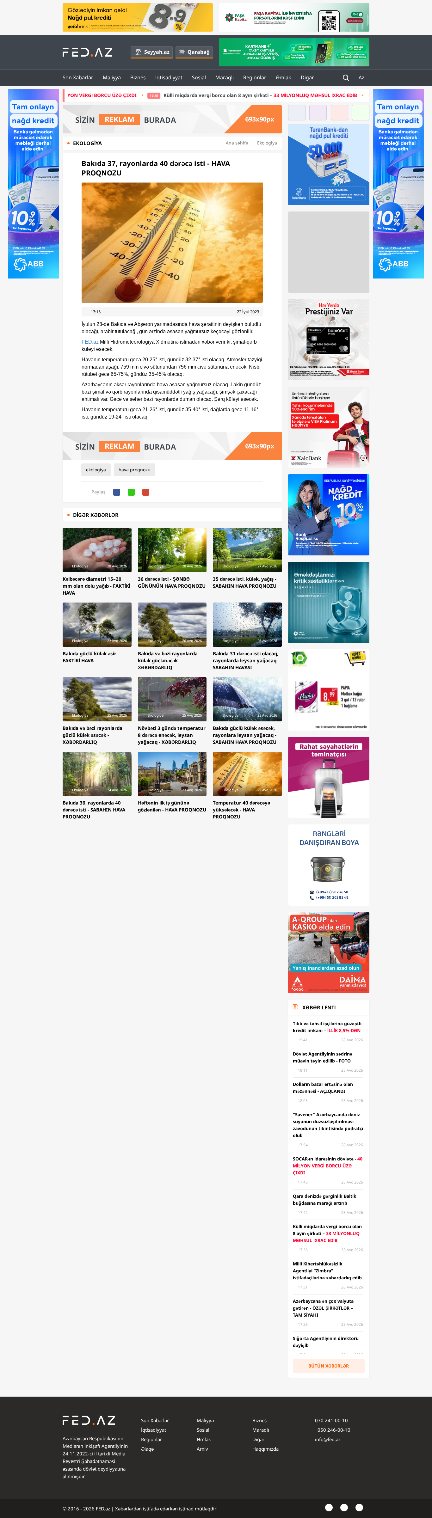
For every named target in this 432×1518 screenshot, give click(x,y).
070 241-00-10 (331, 1420)
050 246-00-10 (333, 1430)
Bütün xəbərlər (328, 1366)
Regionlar (254, 77)
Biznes (138, 77)
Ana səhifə (237, 143)
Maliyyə (112, 77)
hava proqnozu (135, 470)
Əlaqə (147, 1449)
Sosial (199, 77)
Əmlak (283, 77)
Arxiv (202, 1449)
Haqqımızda (265, 1449)
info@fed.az (328, 1439)
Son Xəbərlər (78, 77)
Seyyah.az (157, 51)
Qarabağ (199, 51)
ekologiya (96, 470)
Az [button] (362, 77)
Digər (307, 77)
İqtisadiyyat (168, 77)
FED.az (90, 342)
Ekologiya (267, 143)
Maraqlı (224, 77)
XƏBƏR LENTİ (319, 1007)
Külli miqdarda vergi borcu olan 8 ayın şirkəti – (181, 95)
